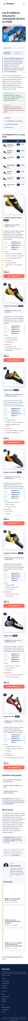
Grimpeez (10, 4)
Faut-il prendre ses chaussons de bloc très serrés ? (12, 780)
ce (5, 959)
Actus (3, 994)
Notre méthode (5, 996)
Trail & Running (5, 983)
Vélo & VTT (4, 985)
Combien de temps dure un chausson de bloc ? (10, 792)
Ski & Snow (4, 988)
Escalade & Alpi (5, 981)
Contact (4, 1012)
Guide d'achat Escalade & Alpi (13, 957)
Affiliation (4, 1001)
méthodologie (12, 71)
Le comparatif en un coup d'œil (14, 121)
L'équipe (4, 998)
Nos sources (9, 127)
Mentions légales (6, 1007)
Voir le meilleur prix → (14, 276)
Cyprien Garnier (7, 48)
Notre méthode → (16, 855)
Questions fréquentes (12, 124)
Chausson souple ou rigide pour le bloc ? (12, 786)
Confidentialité (5, 1009)
